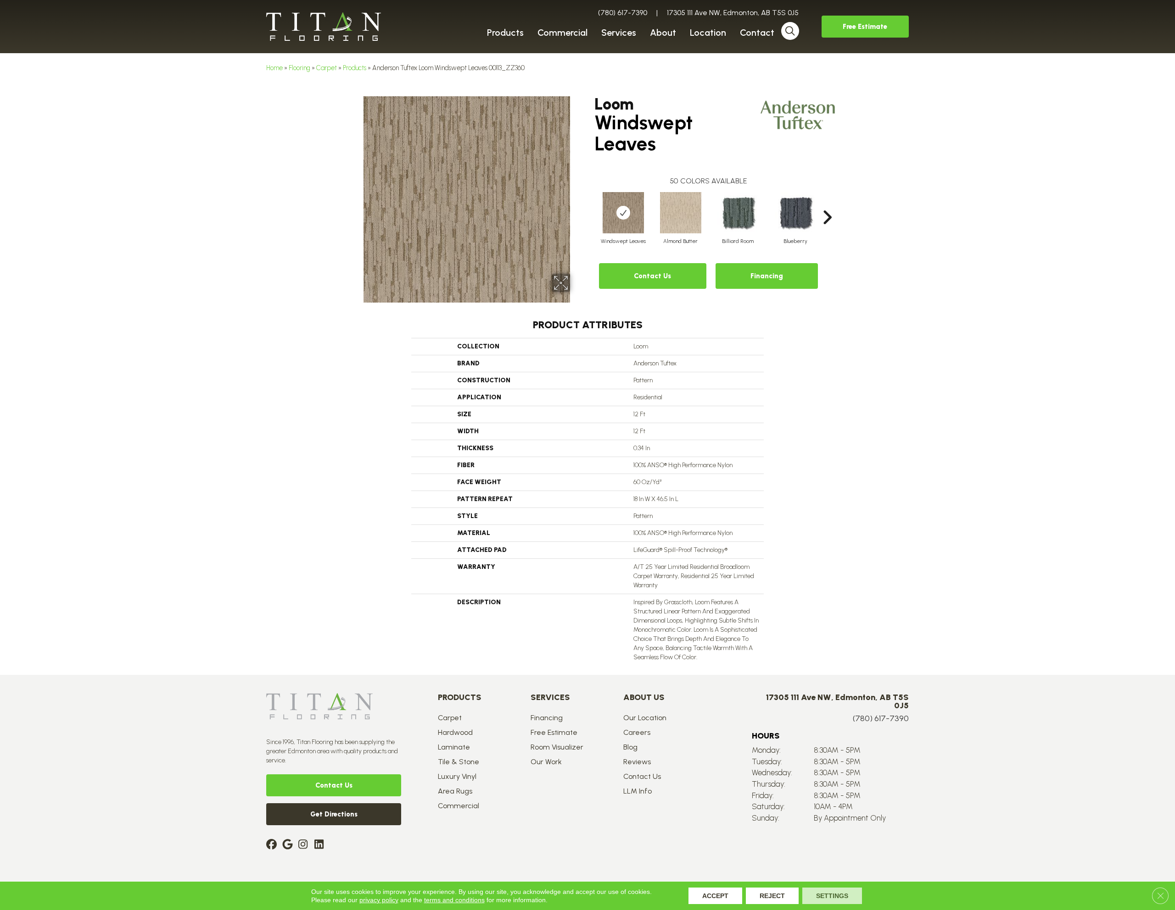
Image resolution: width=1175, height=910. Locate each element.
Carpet (326, 68)
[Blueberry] (795, 213)
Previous (590, 203)
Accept (715, 895)
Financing (766, 276)
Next (827, 203)
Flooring (299, 68)
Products (354, 68)
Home (274, 68)
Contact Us (652, 276)
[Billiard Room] (738, 213)
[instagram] (305, 845)
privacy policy (378, 900)
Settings (832, 895)
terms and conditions (454, 900)
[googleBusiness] (289, 845)
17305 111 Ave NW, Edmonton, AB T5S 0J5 (733, 12)
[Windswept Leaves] (623, 213)
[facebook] (273, 845)
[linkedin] (321, 845)
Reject (772, 895)
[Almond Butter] (681, 213)
